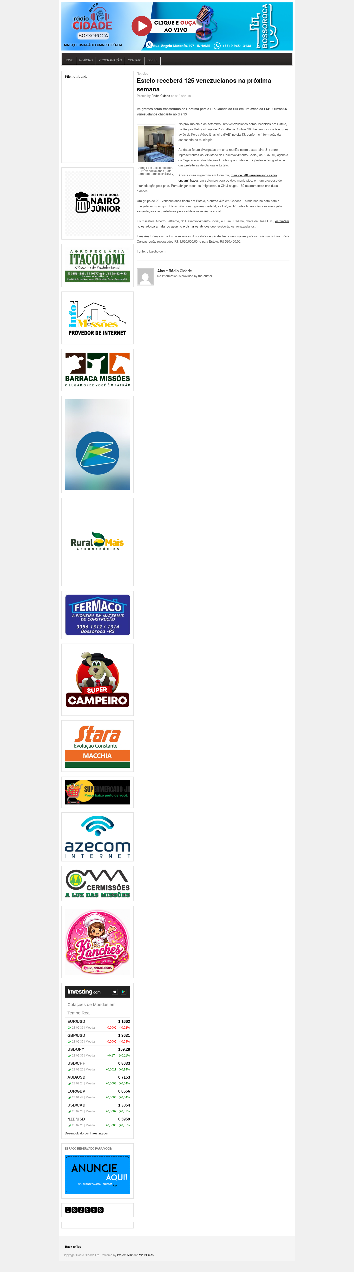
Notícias (86, 60)
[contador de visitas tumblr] (84, 1211)
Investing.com (100, 1133)
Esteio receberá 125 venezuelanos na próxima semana (204, 84)
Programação (110, 60)
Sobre (152, 60)
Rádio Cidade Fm (177, 26)
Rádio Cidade (160, 95)
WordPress (146, 1255)
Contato (134, 60)
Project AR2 (125, 1255)
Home (69, 60)
